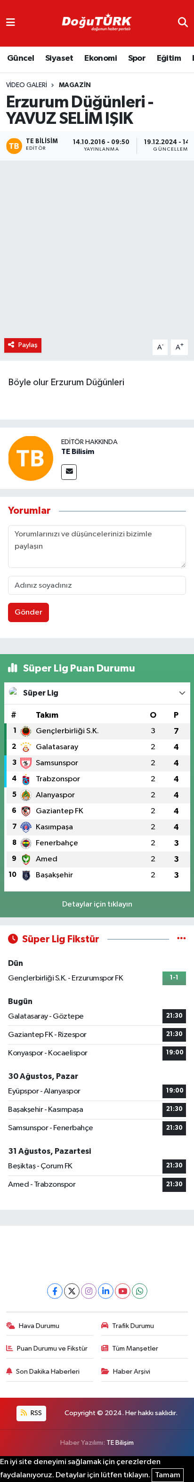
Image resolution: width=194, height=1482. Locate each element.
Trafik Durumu (133, 1325)
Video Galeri (26, 85)
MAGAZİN (75, 85)
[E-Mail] (69, 472)
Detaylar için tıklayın (97, 904)
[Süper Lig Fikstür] (181, 939)
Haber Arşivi (131, 1371)
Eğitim (169, 58)
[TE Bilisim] (30, 458)
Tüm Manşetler (135, 1348)
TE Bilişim (120, 1442)
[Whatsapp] (139, 1291)
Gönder (28, 612)
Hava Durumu (39, 1325)
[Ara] (183, 23)
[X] (72, 1291)
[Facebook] (55, 1291)
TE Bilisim (77, 451)
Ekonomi (100, 58)
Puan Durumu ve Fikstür (52, 1348)
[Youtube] (122, 1291)
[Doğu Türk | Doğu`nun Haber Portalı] (96, 23)
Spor (137, 58)
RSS (35, 1413)
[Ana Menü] (10, 23)
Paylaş (28, 344)
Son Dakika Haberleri (48, 1371)
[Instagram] (89, 1291)
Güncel (20, 58)
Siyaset (59, 58)
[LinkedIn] (105, 1291)
